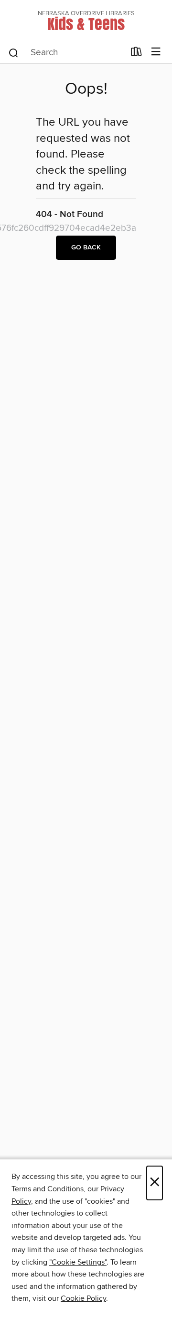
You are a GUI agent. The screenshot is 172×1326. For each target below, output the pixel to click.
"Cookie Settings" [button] (78, 1262)
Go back (86, 247)
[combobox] (66, 52)
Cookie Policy (83, 1298)
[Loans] (136, 53)
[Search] (13, 52)
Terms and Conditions (47, 1189)
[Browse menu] (156, 52)
